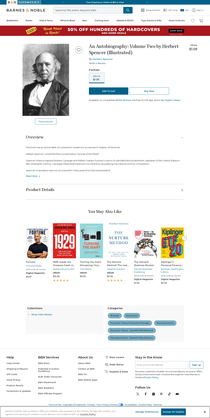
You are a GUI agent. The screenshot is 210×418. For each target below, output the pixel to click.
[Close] (4, 23)
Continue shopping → (12, 41)
